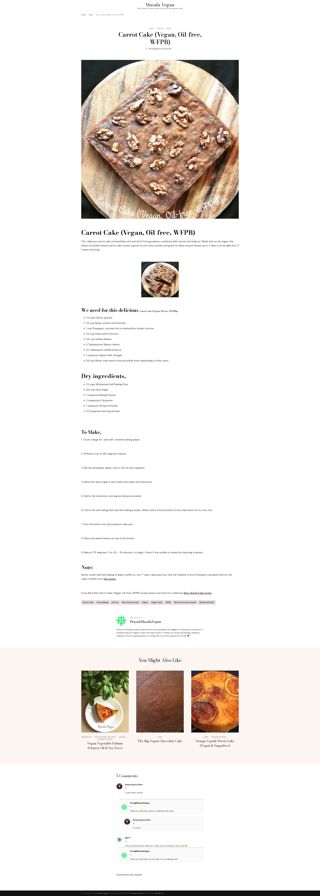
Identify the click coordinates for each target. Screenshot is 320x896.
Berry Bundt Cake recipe (198, 593)
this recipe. (110, 578)
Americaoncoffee (134, 784)
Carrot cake (88, 602)
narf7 (127, 837)
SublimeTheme (138, 893)
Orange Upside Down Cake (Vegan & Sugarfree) (215, 743)
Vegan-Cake (156, 602)
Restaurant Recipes (105, 737)
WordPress (159, 893)
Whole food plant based (185, 602)
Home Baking (102, 602)
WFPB (168, 28)
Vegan (160, 28)
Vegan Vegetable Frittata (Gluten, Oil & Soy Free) (105, 745)
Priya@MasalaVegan (159, 49)
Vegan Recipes (105, 739)
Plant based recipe (130, 602)
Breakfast (87, 737)
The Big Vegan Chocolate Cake (160, 741)
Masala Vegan (160, 4)
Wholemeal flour (207, 602)
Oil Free (115, 602)
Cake (151, 28)
